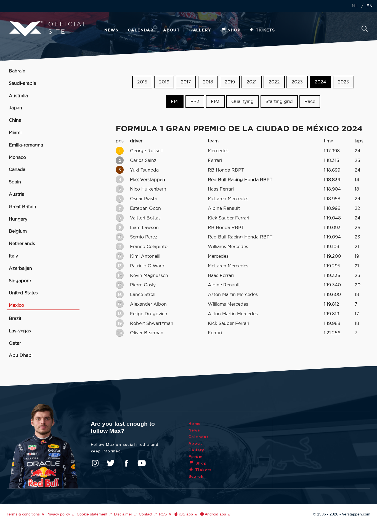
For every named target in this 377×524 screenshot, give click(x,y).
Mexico (16, 305)
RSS (163, 514)
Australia (18, 96)
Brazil (15, 318)
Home (195, 423)
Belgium (18, 231)
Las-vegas (20, 331)
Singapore (20, 281)
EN (370, 6)
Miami (15, 133)
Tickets (265, 30)
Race (309, 101)
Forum (196, 456)
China (15, 120)
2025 (343, 82)
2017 (186, 82)
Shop (234, 30)
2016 (164, 82)
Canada (17, 169)
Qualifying (242, 101)
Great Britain (22, 207)
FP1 (175, 101)
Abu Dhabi (21, 355)
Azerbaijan (20, 268)
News (111, 30)
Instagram (95, 463)
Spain (15, 182)
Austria (16, 194)
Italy (13, 256)
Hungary (18, 219)
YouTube (141, 463)
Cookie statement (92, 514)
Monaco (17, 157)
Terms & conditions (23, 514)
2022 (274, 82)
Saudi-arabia (22, 83)
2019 (230, 82)
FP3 (215, 101)
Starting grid (279, 101)
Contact (145, 514)
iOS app (186, 514)
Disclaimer (123, 514)
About (171, 30)
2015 (142, 82)
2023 (297, 82)
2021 (251, 82)
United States (23, 293)
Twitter (110, 463)
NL (355, 6)
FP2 (194, 101)
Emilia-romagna (26, 145)
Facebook (126, 463)
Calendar (140, 30)
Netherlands (22, 243)
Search (365, 30)
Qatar (15, 343)
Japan (15, 108)
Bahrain (17, 71)
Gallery (200, 30)
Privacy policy (58, 514)
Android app (215, 514)
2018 (208, 82)
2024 (320, 82)
